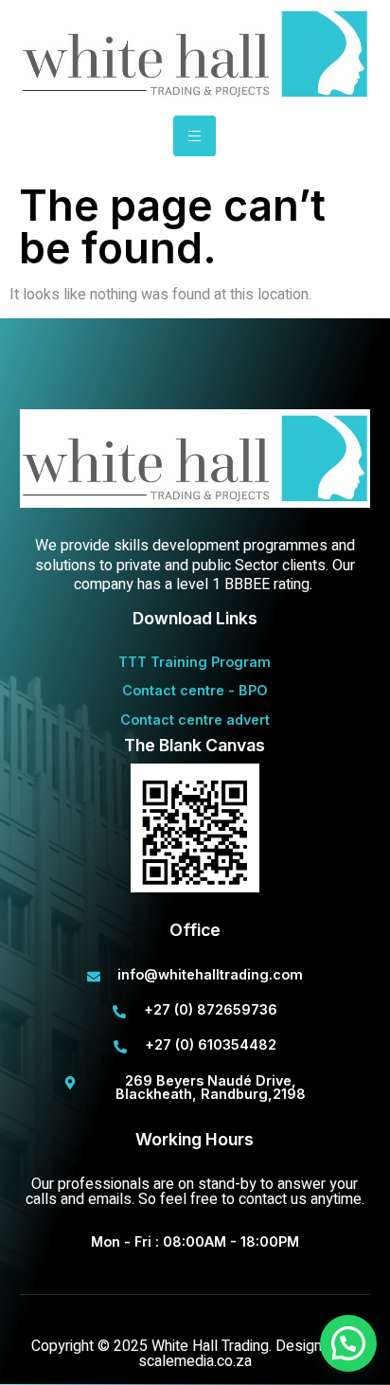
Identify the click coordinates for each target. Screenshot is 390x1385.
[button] (348, 1343)
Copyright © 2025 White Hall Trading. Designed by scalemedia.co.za (195, 1354)
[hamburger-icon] (194, 136)
